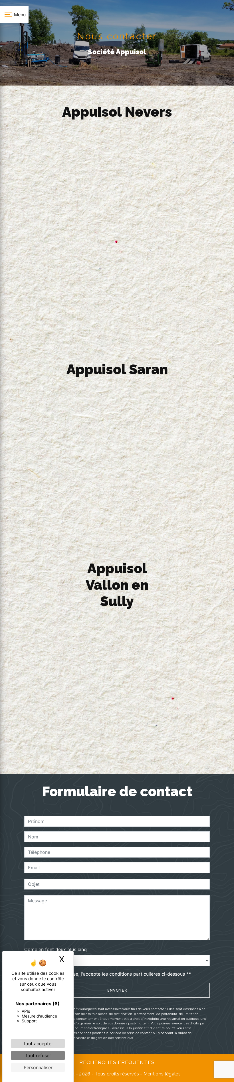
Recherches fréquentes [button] (117, 1062)
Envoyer (117, 990)
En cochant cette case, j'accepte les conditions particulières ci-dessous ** (110, 974)
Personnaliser (38, 1067)
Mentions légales (161, 1074)
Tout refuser (38, 1055)
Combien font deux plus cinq (55, 949)
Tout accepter (38, 1043)
